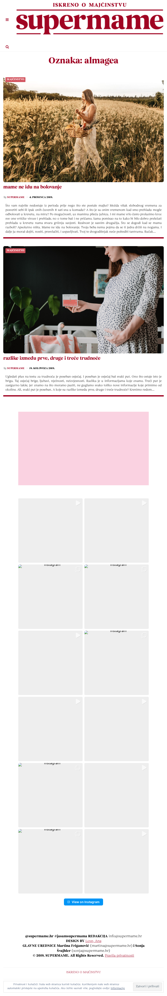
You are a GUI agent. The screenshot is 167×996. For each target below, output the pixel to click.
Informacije (118, 988)
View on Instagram (86, 902)
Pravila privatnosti (119, 955)
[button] (50, 530)
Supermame (15, 197)
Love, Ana (93, 941)
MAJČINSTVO (15, 79)
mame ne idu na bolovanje (32, 187)
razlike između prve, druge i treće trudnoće (51, 358)
